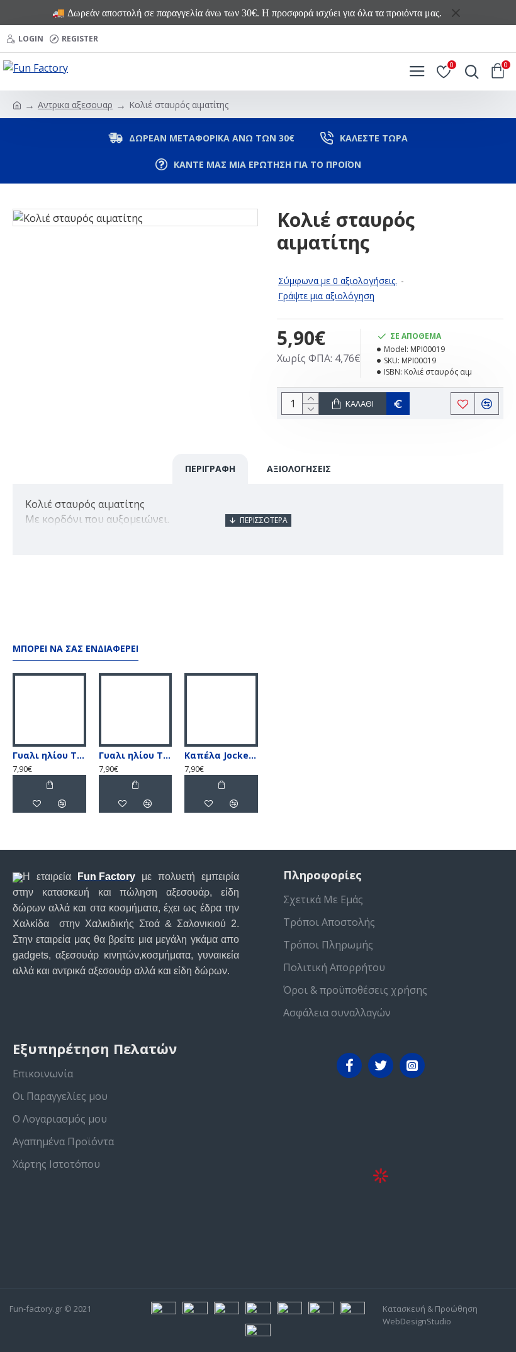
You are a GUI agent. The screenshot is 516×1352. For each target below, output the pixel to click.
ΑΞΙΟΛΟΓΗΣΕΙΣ (299, 469)
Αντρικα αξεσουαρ (75, 105)
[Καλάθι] (49, 784)
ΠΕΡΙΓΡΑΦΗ (210, 469)
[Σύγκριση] (61, 803)
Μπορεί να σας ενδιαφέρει (75, 648)
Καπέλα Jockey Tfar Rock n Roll (221, 755)
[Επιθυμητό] (36, 803)
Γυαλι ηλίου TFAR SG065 (135, 755)
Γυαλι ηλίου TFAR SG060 (49, 755)
